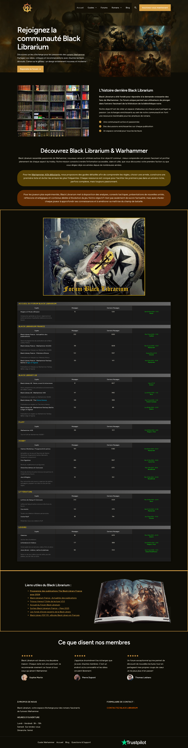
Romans (115, 7)
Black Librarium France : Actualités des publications (53, 598)
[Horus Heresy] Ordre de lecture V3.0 (47, 601)
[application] (95, 8)
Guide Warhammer (46, 742)
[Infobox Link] (134, 742)
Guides (91, 7)
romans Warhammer (76, 54)
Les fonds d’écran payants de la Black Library (50, 612)
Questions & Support (81, 742)
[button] (135, 7)
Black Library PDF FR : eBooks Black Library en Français (55, 615)
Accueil (80, 7)
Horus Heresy (42, 400)
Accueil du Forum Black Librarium (45, 605)
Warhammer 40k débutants (46, 174)
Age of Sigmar (32, 363)
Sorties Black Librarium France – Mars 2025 (49, 608)
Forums (104, 7)
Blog (128, 7)
